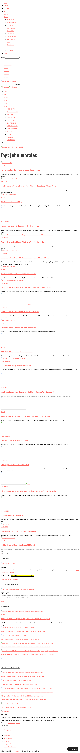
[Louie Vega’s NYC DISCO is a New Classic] (13, 457)
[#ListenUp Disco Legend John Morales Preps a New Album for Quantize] (13, 280)
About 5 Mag (6, 71)
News (5, 3)
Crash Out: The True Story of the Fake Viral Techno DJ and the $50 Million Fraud (25, 647)
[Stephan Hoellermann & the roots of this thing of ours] (13, 219)
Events (6, 14)
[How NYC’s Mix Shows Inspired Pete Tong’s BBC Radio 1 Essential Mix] (13, 409)
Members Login (7, 61)
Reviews (4, 253)
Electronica (10, 34)
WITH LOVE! (5, 593)
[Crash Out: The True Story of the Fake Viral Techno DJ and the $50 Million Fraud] (27, 643)
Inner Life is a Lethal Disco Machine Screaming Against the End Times (25, 258)
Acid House (10, 19)
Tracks (6, 5)
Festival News (6, 361)
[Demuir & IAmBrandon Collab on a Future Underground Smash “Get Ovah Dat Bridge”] (27, 688)
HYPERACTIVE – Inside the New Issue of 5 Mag (17, 352)
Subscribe (7, 733)
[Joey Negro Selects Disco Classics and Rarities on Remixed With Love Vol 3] (13, 385)
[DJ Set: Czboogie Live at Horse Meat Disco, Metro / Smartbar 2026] (14, 635)
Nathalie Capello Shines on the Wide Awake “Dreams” (17, 707)
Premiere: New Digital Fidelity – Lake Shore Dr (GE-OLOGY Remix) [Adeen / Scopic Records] (27, 654)
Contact (6, 741)
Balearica (10, 25)
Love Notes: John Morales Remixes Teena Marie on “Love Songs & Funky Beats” (28, 186)
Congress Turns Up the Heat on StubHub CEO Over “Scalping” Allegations (23, 699)
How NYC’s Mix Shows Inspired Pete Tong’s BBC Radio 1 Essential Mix (25, 416)
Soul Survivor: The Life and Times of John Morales (18, 531)
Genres (6, 17)
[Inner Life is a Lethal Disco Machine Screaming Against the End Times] (10, 251)
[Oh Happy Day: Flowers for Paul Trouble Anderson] (8, 320)
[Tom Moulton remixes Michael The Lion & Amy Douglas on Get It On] (27, 235)
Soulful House (11, 39)
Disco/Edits (10, 31)
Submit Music (6, 74)
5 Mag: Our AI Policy (10, 747)
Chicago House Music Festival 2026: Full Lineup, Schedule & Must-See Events (23, 631)
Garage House (11, 36)
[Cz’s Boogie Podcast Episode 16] (13, 508)
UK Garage (10, 50)
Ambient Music (11, 22)
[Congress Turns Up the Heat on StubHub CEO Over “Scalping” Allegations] (23, 696)
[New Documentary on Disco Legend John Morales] (8, 266)
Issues (3, 165)
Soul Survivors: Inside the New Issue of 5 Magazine (18, 545)
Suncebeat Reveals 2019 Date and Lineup (15, 440)
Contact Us (6, 77)
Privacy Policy (8, 744)
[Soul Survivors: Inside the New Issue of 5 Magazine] (8, 538)
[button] (72, 749)
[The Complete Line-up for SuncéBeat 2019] (13, 358)
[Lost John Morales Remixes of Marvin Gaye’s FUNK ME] (16, 304)
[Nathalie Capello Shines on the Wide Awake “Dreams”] (10, 704)
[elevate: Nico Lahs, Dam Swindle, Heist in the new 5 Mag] (6, 163)
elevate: (4, 567)
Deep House (11, 28)
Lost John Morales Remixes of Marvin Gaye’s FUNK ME (20, 312)
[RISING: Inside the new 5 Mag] (9, 194)
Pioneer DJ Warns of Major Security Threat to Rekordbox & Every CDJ (25, 619)
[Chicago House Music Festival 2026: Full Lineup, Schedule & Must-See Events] (17, 627)
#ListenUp (4, 237)
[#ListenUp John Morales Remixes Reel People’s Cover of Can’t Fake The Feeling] (16, 484)
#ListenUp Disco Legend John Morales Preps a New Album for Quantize (26, 287)
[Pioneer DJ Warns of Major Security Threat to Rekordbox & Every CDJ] (23, 611)
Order (2, 601)
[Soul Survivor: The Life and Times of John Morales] (5, 524)
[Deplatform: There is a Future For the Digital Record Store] (16, 680)
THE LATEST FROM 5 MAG (10, 668)
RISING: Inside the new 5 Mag (11, 202)
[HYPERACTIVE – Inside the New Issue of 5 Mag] (13, 345)
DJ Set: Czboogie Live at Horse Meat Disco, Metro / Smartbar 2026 (20, 639)
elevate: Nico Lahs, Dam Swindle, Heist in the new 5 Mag (20, 170)
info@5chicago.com (14, 723)
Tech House (10, 45)
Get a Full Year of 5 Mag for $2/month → (22, 576)
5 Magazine (7, 730)
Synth (8, 42)
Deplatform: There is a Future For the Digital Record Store (19, 684)
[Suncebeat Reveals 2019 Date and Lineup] (13, 433)
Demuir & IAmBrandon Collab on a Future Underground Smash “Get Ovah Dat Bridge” (27, 692)
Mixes (5, 11)
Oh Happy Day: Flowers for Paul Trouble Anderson (18, 328)
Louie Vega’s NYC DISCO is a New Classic (15, 465)
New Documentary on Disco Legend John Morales (18, 274)
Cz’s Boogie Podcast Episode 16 (12, 515)
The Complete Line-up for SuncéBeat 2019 (16, 365)
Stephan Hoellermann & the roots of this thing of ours (20, 226)
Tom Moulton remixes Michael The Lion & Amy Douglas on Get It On (24, 242)
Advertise (6, 68)
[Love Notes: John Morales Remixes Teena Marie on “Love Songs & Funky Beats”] (9, 179)
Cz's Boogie (5, 511)
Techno (9, 48)
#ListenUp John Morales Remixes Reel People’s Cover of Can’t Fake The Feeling (29, 491)
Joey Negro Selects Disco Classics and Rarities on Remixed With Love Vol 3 (27, 392)
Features (6, 8)
